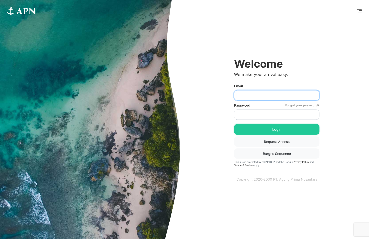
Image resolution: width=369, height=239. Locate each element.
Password (276, 105)
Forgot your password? (302, 105)
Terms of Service (243, 165)
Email (238, 86)
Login (276, 129)
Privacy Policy (301, 161)
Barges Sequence (277, 153)
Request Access (277, 141)
